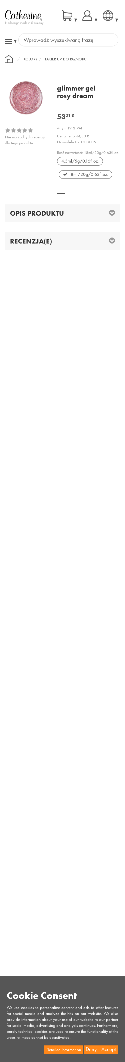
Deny (91, 1049)
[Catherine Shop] (23, 15)
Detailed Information (63, 1049)
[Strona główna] (9, 59)
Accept (108, 1049)
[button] (61, 193)
